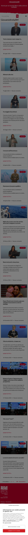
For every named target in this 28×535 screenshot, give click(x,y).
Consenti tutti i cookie (14, 530)
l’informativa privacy (11, 520)
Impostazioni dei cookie (14, 526)
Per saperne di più (7, 522)
